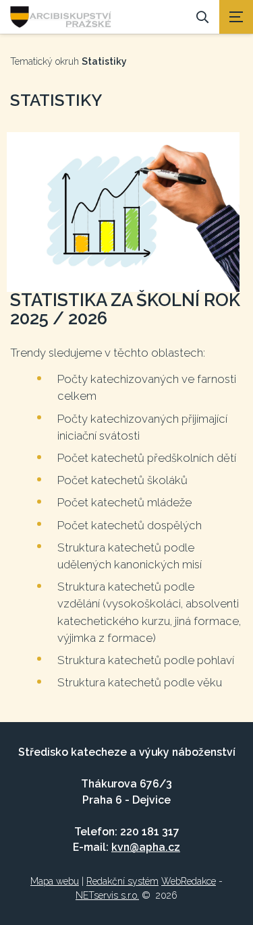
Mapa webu (54, 881)
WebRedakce (188, 881)
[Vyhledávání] (202, 17)
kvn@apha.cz (145, 847)
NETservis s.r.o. (107, 895)
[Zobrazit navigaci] (236, 17)
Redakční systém (122, 881)
